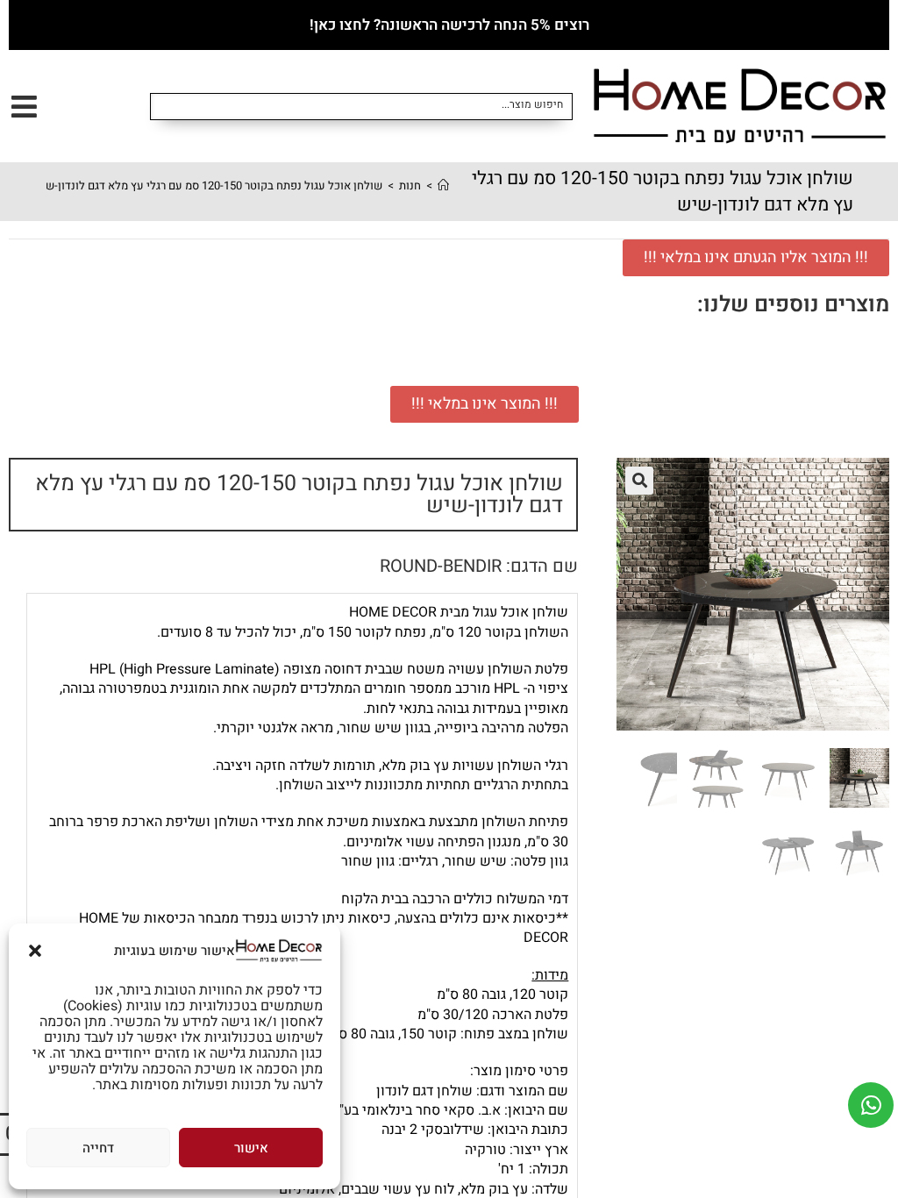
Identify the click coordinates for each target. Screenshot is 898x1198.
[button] (35, 950)
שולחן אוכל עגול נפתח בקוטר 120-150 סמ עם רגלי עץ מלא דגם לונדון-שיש (207, 185)
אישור (251, 1148)
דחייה (98, 1148)
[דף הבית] (443, 185)
